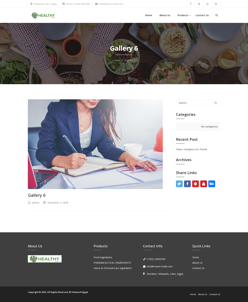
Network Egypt (80, 292)
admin (35, 202)
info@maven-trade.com (111, 3)
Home (148, 15)
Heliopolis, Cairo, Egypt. (45, 3)
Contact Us (202, 15)
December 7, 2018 (58, 202)
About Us (164, 15)
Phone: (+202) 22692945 (78, 3)
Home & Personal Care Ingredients (113, 268)
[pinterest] (216, 4)
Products (183, 15)
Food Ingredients (103, 257)
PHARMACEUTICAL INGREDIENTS (112, 262)
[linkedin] (207, 4)
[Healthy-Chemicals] (43, 15)
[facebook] (191, 4)
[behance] (212, 183)
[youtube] (203, 183)
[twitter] (199, 4)
